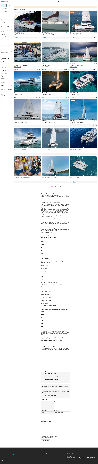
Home (14, 4)
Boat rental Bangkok (45, 426)
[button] (27, 147)
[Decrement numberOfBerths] (8, 39)
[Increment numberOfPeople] (11, 34)
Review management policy (5, 459)
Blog (2, 460)
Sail (2, 19)
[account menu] (96, 1)
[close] (95, 6)
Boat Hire (39, 1)
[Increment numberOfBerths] (11, 39)
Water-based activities (5, 58)
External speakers (4, 75)
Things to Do (43, 1)
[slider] (1, 24)
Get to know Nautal (4, 453)
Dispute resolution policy (5, 458)
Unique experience (5, 59)
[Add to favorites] (96, 12)
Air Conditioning (4, 73)
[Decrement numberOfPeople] (8, 34)
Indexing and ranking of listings (5, 457)
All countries (4, 95)
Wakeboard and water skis (6, 56)
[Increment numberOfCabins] (11, 36)
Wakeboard (4, 67)
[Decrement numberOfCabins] (8, 36)
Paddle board (4, 76)
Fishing (3, 61)
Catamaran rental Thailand (45, 440)
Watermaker (4, 70)
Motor (3, 17)
